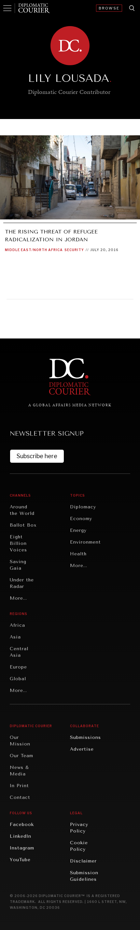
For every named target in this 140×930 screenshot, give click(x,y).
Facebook (22, 824)
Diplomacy (83, 507)
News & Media (19, 771)
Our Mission (20, 741)
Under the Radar (22, 583)
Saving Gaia (18, 565)
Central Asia (19, 652)
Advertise (82, 749)
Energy (78, 530)
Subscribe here (37, 456)
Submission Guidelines (84, 876)
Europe (18, 667)
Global (18, 679)
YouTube (20, 859)
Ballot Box (23, 525)
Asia (15, 637)
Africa (17, 625)
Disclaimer (83, 861)
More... (18, 598)
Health (78, 554)
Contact (20, 797)
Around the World (22, 510)
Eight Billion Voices (18, 543)
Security (74, 250)
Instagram (22, 848)
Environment (85, 542)
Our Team (21, 755)
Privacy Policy (79, 828)
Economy (81, 518)
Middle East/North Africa (34, 250)
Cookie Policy (79, 846)
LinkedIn (20, 836)
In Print (19, 785)
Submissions (85, 737)
